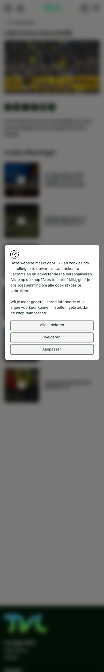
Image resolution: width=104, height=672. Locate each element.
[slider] (52, 78)
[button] (52, 68)
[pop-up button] (83, 86)
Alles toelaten (52, 325)
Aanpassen (52, 349)
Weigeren (52, 337)
